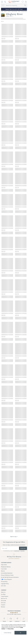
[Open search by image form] (3, 5)
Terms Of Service (16, 550)
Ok (20, 632)
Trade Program (4, 596)
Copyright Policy (5, 583)
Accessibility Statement (6, 573)
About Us (3, 592)
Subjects (5, 11)
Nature (9, 11)
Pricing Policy (4, 581)
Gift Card (3, 602)
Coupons (3, 604)
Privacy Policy (11, 628)
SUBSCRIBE (23, 548)
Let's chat (3, 585)
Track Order (4, 568)
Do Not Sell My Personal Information (10, 577)
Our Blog (3, 594)
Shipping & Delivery (6, 566)
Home (2, 11)
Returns (3, 571)
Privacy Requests (8, 579)
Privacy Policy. (23, 550)
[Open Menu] (2, 2)
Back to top (13, 536)
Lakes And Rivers (14, 11)
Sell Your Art (4, 598)
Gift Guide (3, 600)
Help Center (4, 564)
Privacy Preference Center (7, 575)
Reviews (3, 606)
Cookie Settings (7, 632)
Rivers (19, 11)
